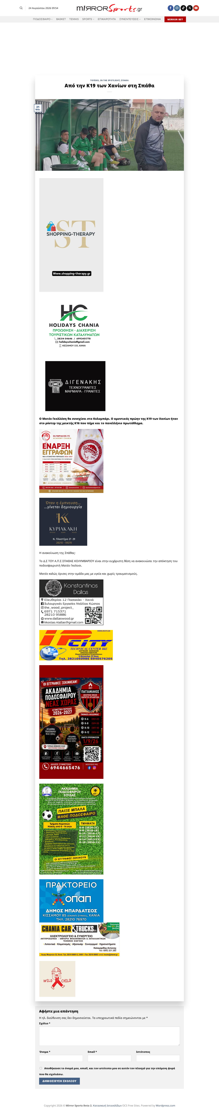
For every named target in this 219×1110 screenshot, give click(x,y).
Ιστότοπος (143, 1052)
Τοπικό (94, 80)
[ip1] (76, 645)
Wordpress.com (165, 1105)
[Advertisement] (109, 46)
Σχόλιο (44, 1023)
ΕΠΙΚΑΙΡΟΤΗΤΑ (107, 19)
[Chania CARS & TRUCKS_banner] (79, 939)
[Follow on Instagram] (177, 8)
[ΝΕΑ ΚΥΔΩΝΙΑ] (71, 461)
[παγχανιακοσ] (71, 722)
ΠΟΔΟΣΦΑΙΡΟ (42, 19)
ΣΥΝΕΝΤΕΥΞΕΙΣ (129, 19)
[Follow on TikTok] (183, 8)
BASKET (61, 19)
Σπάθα (125, 80)
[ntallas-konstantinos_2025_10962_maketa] (71, 602)
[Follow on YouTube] (196, 8)
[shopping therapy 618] (71, 234)
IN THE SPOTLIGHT (110, 80)
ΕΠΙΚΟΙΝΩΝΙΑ (152, 19)
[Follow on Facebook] (170, 8)
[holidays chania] (74, 324)
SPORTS (87, 19)
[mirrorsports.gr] (109, 8)
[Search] (21, 8)
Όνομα (44, 1052)
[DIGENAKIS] (75, 386)
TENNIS (74, 19)
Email (92, 1052)
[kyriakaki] (63, 521)
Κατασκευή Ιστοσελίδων (107, 1105)
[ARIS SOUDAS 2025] (71, 829)
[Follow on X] (190, 8)
